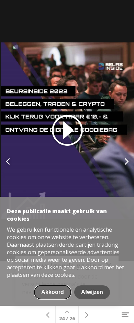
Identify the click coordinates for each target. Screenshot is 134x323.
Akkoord (52, 292)
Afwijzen (92, 292)
